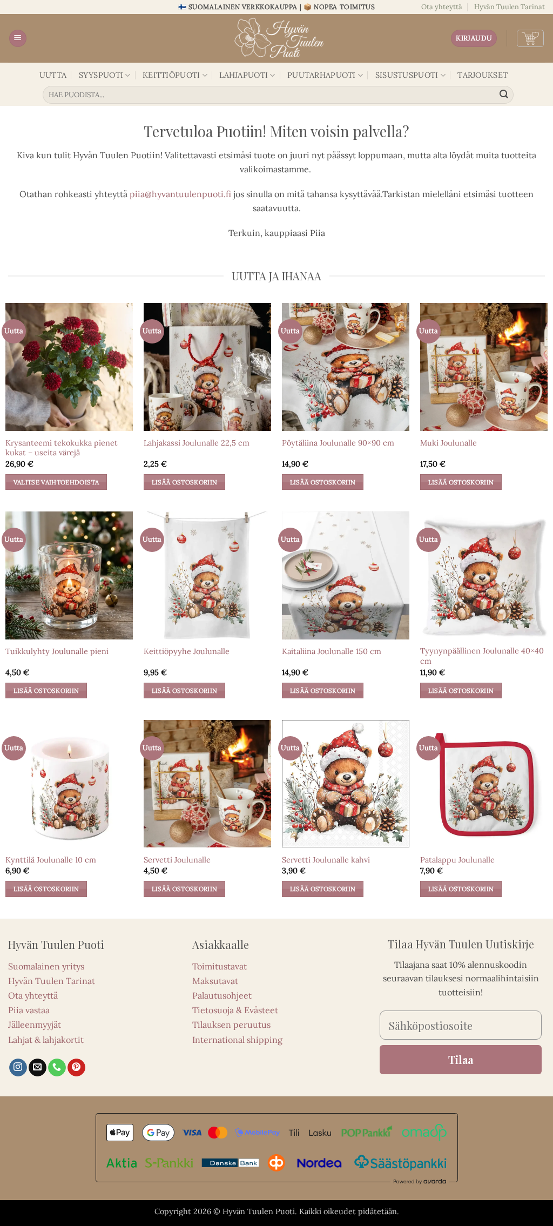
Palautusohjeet (222, 995)
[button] (17, 39)
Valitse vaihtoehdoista (56, 482)
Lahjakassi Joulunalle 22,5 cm (196, 443)
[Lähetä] (504, 95)
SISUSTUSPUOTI (407, 75)
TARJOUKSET (482, 75)
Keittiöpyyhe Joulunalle (187, 651)
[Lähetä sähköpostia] (37, 1068)
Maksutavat (215, 980)
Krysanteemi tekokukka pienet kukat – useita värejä (61, 448)
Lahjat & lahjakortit (46, 1039)
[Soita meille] (57, 1068)
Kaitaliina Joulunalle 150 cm (331, 651)
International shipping (237, 1039)
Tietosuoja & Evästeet (235, 1010)
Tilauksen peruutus (231, 1024)
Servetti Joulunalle (177, 860)
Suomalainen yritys (46, 966)
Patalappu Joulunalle (457, 860)
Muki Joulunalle (448, 443)
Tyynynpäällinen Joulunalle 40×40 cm (482, 656)
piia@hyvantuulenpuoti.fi (180, 193)
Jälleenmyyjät (34, 1024)
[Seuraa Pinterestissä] (76, 1068)
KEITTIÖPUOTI (171, 75)
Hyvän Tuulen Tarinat (509, 6)
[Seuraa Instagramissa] (18, 1068)
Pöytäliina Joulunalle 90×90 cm (338, 443)
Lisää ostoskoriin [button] (185, 482)
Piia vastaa (29, 1010)
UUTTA (52, 75)
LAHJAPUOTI (243, 75)
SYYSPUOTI (101, 75)
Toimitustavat (219, 966)
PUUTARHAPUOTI (321, 75)
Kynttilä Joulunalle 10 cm (50, 860)
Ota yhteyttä (441, 6)
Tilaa (460, 1059)
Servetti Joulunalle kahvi (326, 860)
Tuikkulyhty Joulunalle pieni (57, 651)
